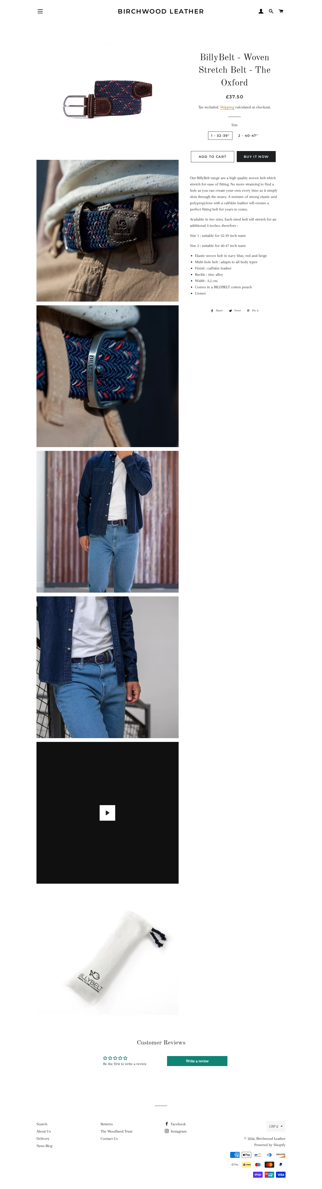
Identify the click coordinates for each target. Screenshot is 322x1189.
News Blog (44, 1146)
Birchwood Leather (161, 11)
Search (41, 1124)
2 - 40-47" (248, 135)
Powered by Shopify (270, 1145)
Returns (107, 1124)
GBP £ (273, 1126)
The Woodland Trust (116, 1131)
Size (234, 125)
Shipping (227, 107)
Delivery (43, 1138)
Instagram (178, 1131)
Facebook (178, 1124)
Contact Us (109, 1138)
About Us (43, 1131)
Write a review (197, 1061)
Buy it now (256, 157)
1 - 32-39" (220, 135)
